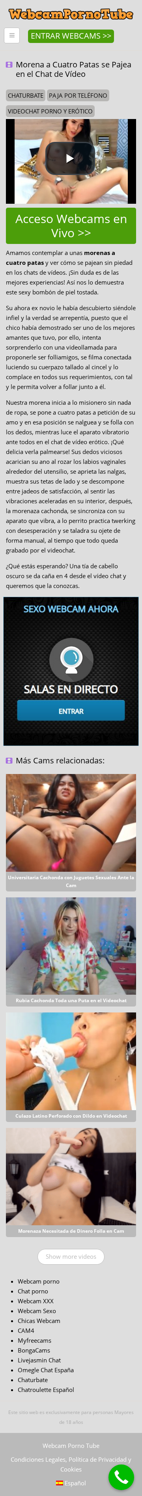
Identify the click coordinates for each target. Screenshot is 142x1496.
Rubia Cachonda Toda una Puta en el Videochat (71, 1000)
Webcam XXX (36, 1301)
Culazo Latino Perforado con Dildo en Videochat (71, 1116)
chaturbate (25, 95)
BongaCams (34, 1350)
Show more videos (71, 1256)
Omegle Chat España (46, 1370)
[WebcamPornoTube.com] (71, 6)
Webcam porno (39, 1281)
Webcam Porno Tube (71, 1445)
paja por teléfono (78, 95)
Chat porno (33, 1291)
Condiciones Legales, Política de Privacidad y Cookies (71, 1464)
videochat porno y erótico (50, 111)
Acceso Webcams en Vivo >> (71, 225)
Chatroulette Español (46, 1390)
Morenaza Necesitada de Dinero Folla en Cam (71, 1231)
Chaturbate (33, 1380)
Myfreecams (34, 1340)
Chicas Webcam (39, 1321)
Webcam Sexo (37, 1311)
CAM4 (26, 1330)
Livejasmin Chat (39, 1360)
